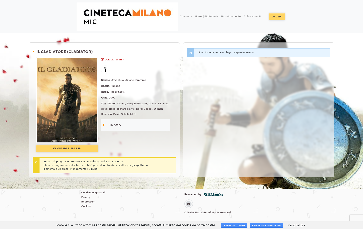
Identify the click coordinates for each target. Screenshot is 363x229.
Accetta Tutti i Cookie (234, 225)
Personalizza (296, 225)
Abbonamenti (252, 16)
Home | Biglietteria (206, 16)
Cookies (86, 206)
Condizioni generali (93, 192)
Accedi (277, 16)
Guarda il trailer (69, 148)
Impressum (88, 201)
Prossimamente (231, 16)
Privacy (85, 197)
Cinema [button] (185, 16)
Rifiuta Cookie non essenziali (266, 225)
